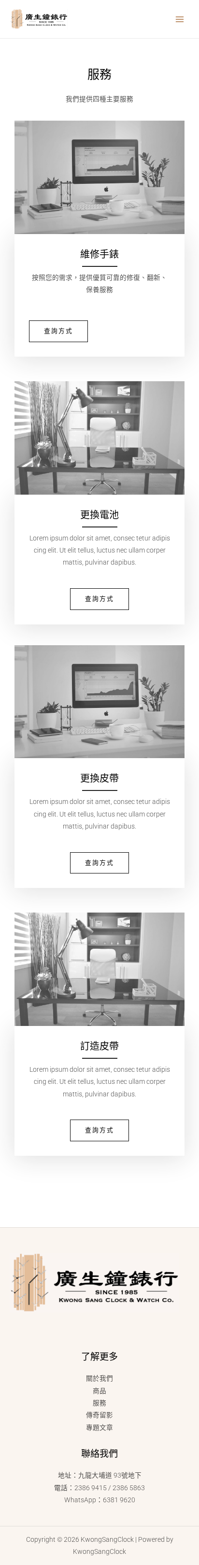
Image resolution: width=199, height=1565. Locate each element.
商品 (99, 1391)
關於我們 (99, 1378)
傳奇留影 (99, 1415)
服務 (99, 1403)
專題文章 (99, 1427)
